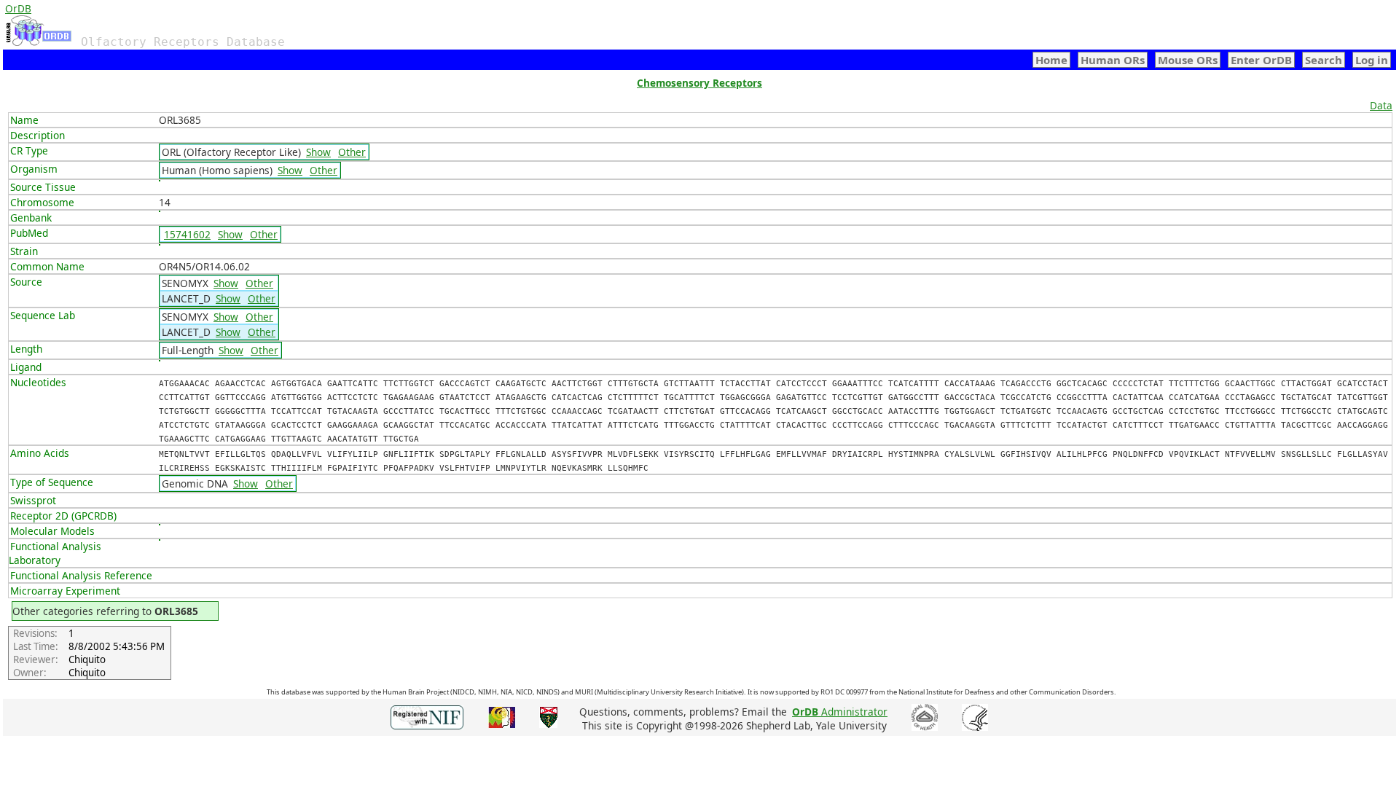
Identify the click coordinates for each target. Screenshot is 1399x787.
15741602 (187, 234)
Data (1381, 105)
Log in (1371, 59)
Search (1323, 59)
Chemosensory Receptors (699, 83)
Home (1051, 59)
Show (318, 152)
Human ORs (1113, 59)
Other (352, 152)
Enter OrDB (1261, 59)
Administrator (839, 712)
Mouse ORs (1188, 59)
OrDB (18, 8)
